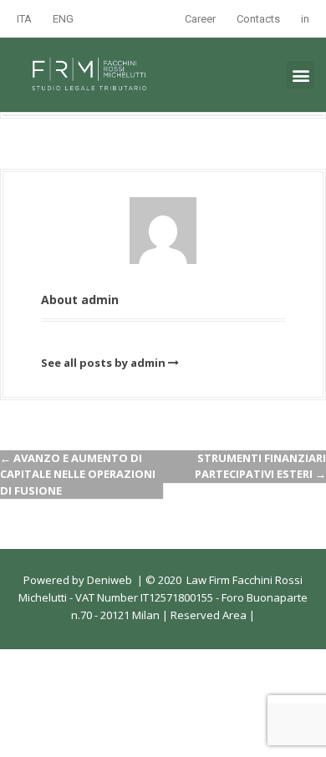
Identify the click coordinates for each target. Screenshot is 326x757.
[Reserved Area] (248, 614)
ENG (63, 19)
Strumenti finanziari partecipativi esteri (260, 466)
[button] (300, 75)
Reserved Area (207, 614)
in (305, 19)
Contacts (258, 19)
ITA (24, 19)
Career (200, 19)
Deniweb (109, 579)
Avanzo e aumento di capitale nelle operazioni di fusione (77, 474)
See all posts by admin (103, 362)
